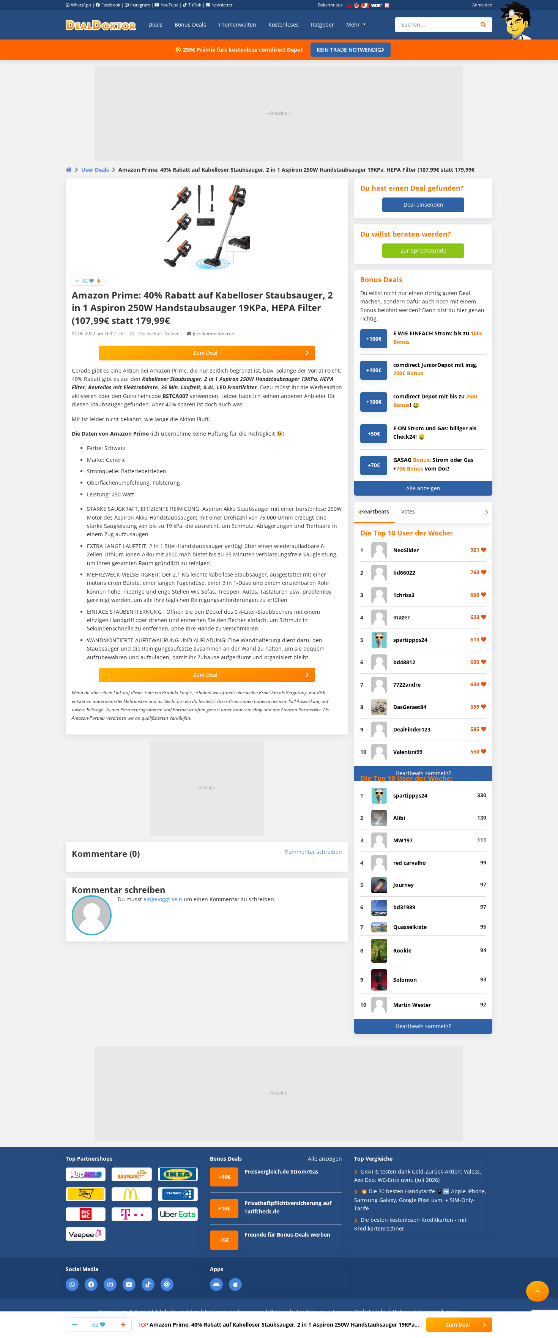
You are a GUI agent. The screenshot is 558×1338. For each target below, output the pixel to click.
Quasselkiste (410, 926)
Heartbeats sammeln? (423, 773)
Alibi (399, 817)
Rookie (402, 950)
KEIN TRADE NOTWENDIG (349, 49)
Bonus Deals (190, 24)
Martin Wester (412, 1004)
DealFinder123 (411, 729)
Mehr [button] (353, 24)
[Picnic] (86, 1213)
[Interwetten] (86, 1194)
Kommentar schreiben (313, 851)
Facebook (110, 5)
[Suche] (483, 24)
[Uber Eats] (178, 1213)
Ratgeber (322, 24)
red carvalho (409, 862)
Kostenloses (283, 24)
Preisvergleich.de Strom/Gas (281, 1171)
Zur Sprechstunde (423, 250)
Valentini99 (407, 751)
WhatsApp (81, 5)
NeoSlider (406, 550)
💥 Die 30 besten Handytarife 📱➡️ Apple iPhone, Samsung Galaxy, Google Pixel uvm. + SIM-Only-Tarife (420, 1200)
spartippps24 (410, 639)
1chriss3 (404, 595)
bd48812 (404, 662)
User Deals (95, 169)
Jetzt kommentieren (213, 333)
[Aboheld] (86, 1174)
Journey (403, 884)
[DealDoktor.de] (101, 24)
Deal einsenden (423, 204)
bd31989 (404, 907)
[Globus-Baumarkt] (131, 1174)
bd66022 (404, 572)
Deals (155, 24)
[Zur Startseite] (518, 20)
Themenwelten (237, 24)
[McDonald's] (131, 1194)
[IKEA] (178, 1174)
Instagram (140, 5)
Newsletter (222, 5)
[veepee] (86, 1233)
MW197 (403, 840)
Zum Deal (205, 352)
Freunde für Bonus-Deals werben (287, 1234)
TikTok (194, 5)
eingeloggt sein (162, 899)
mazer (401, 617)
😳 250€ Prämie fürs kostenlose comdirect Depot (239, 49)
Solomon (405, 979)
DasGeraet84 (409, 707)
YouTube (169, 5)
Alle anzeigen (423, 488)
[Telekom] (131, 1213)
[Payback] (178, 1194)
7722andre (407, 684)
